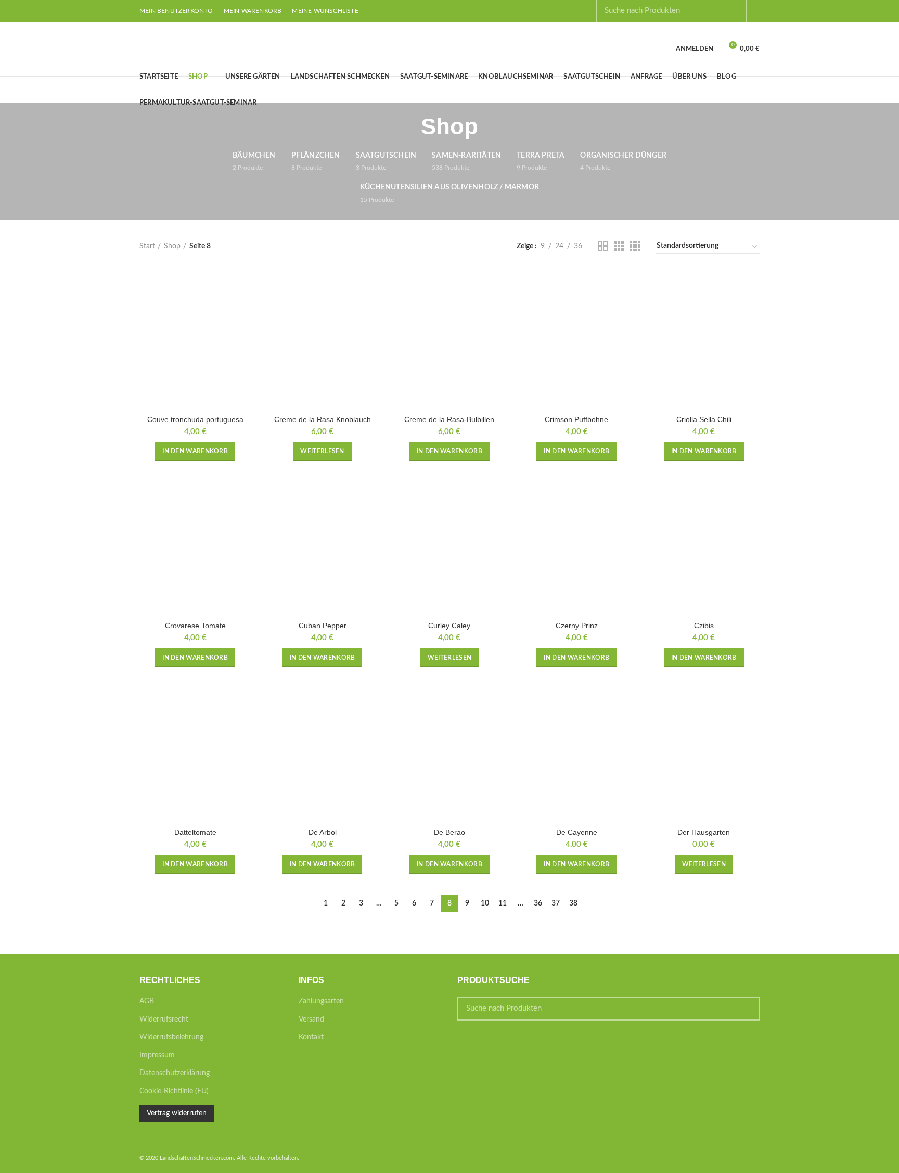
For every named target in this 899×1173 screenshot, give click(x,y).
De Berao (449, 832)
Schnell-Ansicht (243, 287)
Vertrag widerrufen (177, 1113)
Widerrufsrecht (163, 1019)
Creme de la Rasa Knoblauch (322, 419)
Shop (172, 246)
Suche (746, 1009)
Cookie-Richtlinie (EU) (174, 1091)
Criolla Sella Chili (703, 419)
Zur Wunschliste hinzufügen (243, 310)
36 (538, 903)
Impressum (157, 1055)
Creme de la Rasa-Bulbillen (449, 419)
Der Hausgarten (703, 832)
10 (485, 903)
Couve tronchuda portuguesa (195, 419)
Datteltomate (195, 832)
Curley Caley (449, 625)
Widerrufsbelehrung (171, 1037)
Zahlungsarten (321, 1001)
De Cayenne (576, 832)
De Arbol (323, 832)
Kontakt (311, 1037)
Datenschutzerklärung (174, 1073)
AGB (146, 1001)
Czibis (704, 625)
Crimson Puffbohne (576, 419)
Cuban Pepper (322, 625)
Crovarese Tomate (195, 625)
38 (573, 903)
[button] (195, 451)
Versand (311, 1019)
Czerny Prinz (577, 625)
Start (147, 246)
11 (502, 903)
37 (555, 903)
